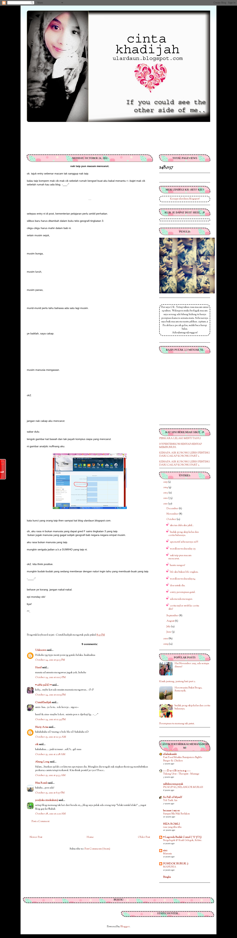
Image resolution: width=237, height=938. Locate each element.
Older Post (144, 837)
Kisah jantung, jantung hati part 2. (177, 681)
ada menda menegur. (181, 599)
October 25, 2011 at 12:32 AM (50, 737)
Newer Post (36, 837)
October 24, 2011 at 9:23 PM (50, 660)
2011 (165, 504)
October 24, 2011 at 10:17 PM (50, 677)
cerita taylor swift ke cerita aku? (183, 607)
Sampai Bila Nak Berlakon (176, 814)
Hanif (38, 667)
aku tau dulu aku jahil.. (182, 525)
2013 (165, 493)
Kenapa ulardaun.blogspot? (185, 199)
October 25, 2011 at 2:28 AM (50, 754)
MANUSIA (169, 867)
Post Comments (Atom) (97, 849)
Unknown (40, 650)
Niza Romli (41, 783)
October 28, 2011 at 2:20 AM (50, 814)
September (172, 616)
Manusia (167, 853)
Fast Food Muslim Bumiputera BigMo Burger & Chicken (182, 759)
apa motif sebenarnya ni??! (184, 542)
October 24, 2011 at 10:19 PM (50, 695)
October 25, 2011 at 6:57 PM (50, 793)
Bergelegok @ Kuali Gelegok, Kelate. (182, 840)
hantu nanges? (177, 565)
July (168, 626)
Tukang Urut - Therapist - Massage (181, 774)
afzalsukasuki (170, 754)
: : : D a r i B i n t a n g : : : (176, 771)
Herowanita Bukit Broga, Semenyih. (188, 689)
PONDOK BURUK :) (175, 864)
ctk (37, 744)
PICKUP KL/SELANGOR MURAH (183, 787)
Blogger (125, 927)
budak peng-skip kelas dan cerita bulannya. (183, 533)
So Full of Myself (172, 797)
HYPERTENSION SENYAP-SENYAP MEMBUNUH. (180, 445)
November (172, 514)
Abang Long (42, 762)
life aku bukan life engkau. (184, 572)
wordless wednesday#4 (182, 579)
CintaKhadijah (43, 702)
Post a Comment (40, 821)
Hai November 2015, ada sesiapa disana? (192, 665)
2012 (165, 498)
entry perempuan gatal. (183, 592)
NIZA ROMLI (171, 824)
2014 (165, 487)
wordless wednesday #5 (183, 549)
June (169, 632)
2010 (165, 639)
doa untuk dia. (177, 585)
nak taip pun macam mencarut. (179, 557)
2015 (165, 482)
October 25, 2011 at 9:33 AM (50, 775)
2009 (166, 644)
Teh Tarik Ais (170, 800)
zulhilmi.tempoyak (173, 784)
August (170, 621)
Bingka (167, 877)
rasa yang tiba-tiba (172, 827)
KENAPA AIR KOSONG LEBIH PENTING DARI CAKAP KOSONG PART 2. (184, 463)
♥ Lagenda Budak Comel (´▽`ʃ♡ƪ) (182, 837)
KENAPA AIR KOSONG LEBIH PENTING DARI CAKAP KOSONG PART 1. (184, 454)
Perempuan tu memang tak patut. (177, 724)
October (171, 519)
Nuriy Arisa (41, 727)
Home (90, 837)
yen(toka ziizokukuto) (46, 800)
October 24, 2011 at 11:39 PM (50, 719)
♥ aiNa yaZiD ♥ (43, 685)
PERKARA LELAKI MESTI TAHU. (180, 438)
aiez (165, 850)
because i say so (171, 811)
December (172, 508)
